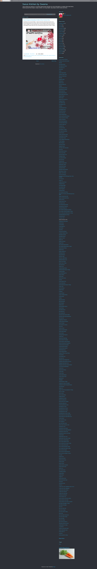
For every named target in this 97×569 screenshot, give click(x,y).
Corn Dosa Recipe (62, 127)
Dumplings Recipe (62, 156)
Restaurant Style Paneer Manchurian (65, 316)
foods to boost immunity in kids (31, 55)
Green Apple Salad (62, 187)
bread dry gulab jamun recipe (63, 404)
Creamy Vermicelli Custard (63, 134)
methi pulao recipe (62, 483)
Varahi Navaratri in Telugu (63, 381)
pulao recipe (61, 513)
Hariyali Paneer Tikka (62, 201)
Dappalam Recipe (62, 146)
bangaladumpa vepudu (62, 398)
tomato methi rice (62, 531)
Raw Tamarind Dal (62, 313)
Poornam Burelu (61, 293)
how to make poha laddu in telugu (64, 446)
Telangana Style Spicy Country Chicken (65, 364)
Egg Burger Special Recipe (63, 169)
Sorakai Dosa (61, 336)
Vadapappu (61, 379)
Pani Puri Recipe (61, 288)
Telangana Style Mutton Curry (64, 363)
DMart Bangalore (61, 142)
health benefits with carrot (63, 436)
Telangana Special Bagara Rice (64, 359)
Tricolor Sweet (61, 373)
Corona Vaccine (61, 132)
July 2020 (60, 53)
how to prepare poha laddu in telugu (65, 448)
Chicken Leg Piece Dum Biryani (64, 116)
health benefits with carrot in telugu (64, 438)
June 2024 (60, 26)
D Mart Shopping (61, 141)
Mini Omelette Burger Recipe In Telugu (65, 246)
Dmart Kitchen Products (63, 151)
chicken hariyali (61, 418)
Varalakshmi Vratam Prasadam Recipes (65, 384)
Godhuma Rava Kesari (62, 182)
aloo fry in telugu (61, 391)
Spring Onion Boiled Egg (63, 338)
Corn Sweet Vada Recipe (63, 131)
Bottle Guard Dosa (62, 91)
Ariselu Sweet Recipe (62, 72)
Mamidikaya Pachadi (62, 234)
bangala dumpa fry (62, 396)
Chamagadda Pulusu (62, 109)
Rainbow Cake (61, 304)
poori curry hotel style (62, 508)
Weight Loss (61, 388)
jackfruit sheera (61, 463)
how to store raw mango (63, 449)
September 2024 (61, 23)
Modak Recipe (61, 249)
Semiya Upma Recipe (62, 331)
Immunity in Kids (45, 55)
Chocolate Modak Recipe (63, 122)
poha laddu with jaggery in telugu (64, 503)
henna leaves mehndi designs (64, 439)
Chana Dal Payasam (62, 111)
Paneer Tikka (61, 286)
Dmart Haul (61, 149)
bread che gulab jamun (62, 399)
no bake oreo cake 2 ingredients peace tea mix (66, 486)
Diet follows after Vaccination (63, 147)
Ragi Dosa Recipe (62, 299)
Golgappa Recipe (62, 183)
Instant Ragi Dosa (62, 226)
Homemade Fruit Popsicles (63, 206)
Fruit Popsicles (61, 178)
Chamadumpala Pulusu (63, 107)
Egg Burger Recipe (62, 167)
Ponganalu (60, 291)
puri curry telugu (61, 518)
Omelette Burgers (62, 271)
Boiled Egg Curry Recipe (63, 89)
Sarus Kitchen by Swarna (35, 4)
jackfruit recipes (61, 461)
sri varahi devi (61, 526)
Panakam (60, 279)
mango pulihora (61, 473)
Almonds (60, 62)
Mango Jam (61, 239)
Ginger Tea (61, 180)
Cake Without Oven (62, 104)
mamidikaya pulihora (62, 471)
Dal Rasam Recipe (62, 144)
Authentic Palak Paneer (63, 74)
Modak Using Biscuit (62, 251)
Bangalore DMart (61, 79)
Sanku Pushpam (61, 323)
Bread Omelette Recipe (63, 92)
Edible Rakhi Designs (62, 166)
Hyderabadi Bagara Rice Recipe (64, 214)
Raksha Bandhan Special (63, 306)
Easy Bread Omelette (62, 157)
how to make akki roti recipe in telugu (65, 443)
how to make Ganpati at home (64, 441)
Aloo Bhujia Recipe (62, 64)
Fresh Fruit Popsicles (62, 174)
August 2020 (61, 51)
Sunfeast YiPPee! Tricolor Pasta (64, 353)
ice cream (60, 454)
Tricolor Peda (61, 371)
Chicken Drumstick (62, 112)
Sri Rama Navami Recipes (63, 346)
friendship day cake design (63, 428)
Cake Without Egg (62, 102)
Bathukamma (61, 81)
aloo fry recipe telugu (62, 394)
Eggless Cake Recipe (62, 172)
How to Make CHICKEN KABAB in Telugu (66, 211)
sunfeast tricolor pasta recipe (63, 528)
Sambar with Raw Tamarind (63, 321)
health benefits (61, 434)
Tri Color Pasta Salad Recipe (63, 366)
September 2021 (61, 33)
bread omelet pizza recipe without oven (65, 416)
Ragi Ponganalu (61, 303)
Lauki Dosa (61, 229)
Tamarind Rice (61, 354)
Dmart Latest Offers (62, 152)
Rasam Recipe (61, 308)
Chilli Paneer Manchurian (63, 121)
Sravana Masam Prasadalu (63, 339)
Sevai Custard (61, 333)
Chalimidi (60, 106)
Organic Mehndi (61, 274)
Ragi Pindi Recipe (62, 301)
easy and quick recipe (62, 419)
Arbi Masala (61, 69)
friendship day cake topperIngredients (65, 429)
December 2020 (61, 46)
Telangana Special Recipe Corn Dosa (65, 361)
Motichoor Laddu (61, 256)
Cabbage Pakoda (62, 101)
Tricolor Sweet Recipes (63, 374)
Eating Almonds (61, 161)
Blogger (54, 566)
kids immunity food (28, 56)
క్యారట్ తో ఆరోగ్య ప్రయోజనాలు (64, 547)
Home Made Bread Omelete (63, 204)
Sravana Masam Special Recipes (64, 341)
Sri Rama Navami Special (63, 348)
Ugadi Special (61, 378)
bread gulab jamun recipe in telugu (64, 413)
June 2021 (60, 38)
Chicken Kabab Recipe (62, 114)
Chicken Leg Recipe (62, 119)
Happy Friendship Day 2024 (63, 196)
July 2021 (60, 36)
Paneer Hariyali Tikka (62, 281)
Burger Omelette (61, 96)
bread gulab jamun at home (63, 408)
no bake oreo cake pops (63, 491)
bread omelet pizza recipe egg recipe (65, 414)
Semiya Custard (61, 328)
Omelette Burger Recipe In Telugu (64, 269)
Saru (65, 13)
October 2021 (61, 31)
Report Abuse (61, 538)
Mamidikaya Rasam (62, 236)
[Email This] (38, 53)
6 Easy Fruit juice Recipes (63, 59)
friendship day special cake (63, 431)
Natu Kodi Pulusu (62, 264)
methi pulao (61, 481)
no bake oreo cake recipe (63, 493)
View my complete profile (67, 15)
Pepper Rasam (61, 289)
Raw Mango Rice (61, 311)
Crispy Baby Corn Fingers (63, 136)
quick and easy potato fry (63, 521)
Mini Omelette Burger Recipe (63, 244)
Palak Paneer (61, 276)
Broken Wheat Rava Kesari (63, 94)
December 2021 (61, 28)
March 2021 (61, 43)
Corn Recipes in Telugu (63, 129)
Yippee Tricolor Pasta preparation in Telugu (66, 389)
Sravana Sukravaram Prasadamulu (64, 343)
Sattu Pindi (61, 326)
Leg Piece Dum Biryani (62, 231)
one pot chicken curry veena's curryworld (65, 501)
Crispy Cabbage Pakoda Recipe (64, 139)
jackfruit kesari (61, 456)
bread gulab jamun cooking (63, 409)
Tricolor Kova (61, 368)
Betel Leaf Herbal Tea (62, 84)
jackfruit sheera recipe (62, 466)
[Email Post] (36, 53)
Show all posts (49, 14)
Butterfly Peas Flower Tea (63, 99)
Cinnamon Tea (61, 126)
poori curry (60, 506)
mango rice (61, 476)
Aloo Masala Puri (62, 67)
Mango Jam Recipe (62, 241)
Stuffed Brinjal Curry (62, 349)
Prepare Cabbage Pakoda (63, 294)
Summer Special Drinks (63, 351)
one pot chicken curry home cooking (65, 498)
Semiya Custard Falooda (63, 329)
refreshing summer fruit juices (64, 523)
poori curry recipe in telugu (63, 511)
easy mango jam (61, 421)
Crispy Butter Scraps (62, 137)
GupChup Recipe (61, 190)
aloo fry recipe (61, 393)
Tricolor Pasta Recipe (62, 369)
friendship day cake (62, 426)
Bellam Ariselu (61, 82)
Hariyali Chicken (61, 199)
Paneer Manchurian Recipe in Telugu (65, 284)
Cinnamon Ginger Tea (62, 124)
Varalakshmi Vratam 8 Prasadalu (64, 383)
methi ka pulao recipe (62, 478)
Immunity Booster (39, 55)
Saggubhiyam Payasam (63, 319)
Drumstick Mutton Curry (63, 154)
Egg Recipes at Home (62, 171)
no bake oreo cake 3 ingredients (64, 488)
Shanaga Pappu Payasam (63, 334)
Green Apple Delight (62, 185)
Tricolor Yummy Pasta (62, 376)
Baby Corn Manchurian (62, 76)
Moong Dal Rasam (62, 254)
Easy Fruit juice (61, 159)
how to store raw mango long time (64, 451)
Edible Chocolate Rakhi (63, 162)
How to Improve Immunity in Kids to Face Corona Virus (36, 20)
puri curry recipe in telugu (63, 516)
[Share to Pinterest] (42, 53)
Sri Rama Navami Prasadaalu (64, 344)
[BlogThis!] (39, 53)
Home (37, 61)
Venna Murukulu (61, 386)
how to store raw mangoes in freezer (65, 453)
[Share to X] (40, 53)
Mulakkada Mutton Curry (63, 259)
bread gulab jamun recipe (63, 411)
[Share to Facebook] (41, 53)
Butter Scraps (61, 97)
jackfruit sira (61, 468)
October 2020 (61, 48)
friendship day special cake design (64, 433)
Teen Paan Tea (61, 358)
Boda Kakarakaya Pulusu (63, 87)
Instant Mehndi (61, 224)
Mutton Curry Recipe (62, 261)
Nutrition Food (61, 266)
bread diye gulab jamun (63, 403)
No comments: (32, 53)
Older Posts (54, 61)
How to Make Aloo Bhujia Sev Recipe (65, 209)
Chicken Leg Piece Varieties (63, 117)
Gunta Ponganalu (62, 188)
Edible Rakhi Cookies (62, 164)
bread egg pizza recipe (62, 406)
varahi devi (61, 533)
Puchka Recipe (61, 296)
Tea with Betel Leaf (62, 356)
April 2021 (60, 41)
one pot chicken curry (62, 496)
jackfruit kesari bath (62, 458)
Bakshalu (60, 77)
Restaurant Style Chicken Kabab (64, 314)
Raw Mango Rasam (62, 309)
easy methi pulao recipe (63, 423)
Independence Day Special (63, 221)
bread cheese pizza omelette (63, 401)
